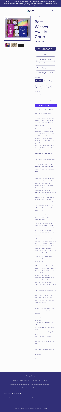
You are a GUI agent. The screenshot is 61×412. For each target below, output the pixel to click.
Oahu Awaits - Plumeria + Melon (45, 53)
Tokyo (38, 87)
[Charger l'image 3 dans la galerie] (21, 45)
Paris (48, 84)
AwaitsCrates (21, 408)
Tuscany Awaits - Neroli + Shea (45, 73)
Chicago (38, 80)
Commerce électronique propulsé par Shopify (36, 408)
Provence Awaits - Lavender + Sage (45, 58)
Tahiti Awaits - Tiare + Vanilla (45, 68)
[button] (5, 10)
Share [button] (38, 358)
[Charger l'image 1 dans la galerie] (7, 45)
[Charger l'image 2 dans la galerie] (14, 45)
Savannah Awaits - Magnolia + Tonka (45, 63)
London (48, 80)
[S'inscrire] (32, 398)
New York (39, 84)
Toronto (47, 87)
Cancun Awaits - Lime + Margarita (45, 49)
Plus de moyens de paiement (46, 109)
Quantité (37, 91)
